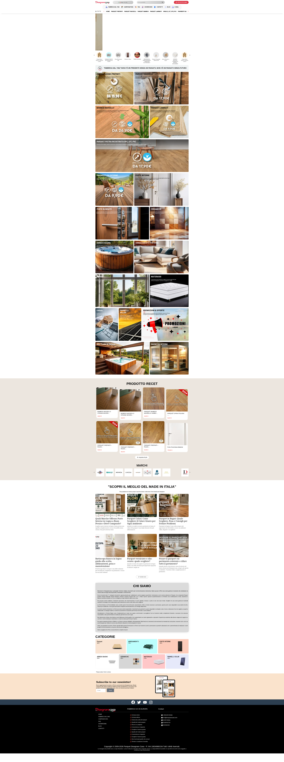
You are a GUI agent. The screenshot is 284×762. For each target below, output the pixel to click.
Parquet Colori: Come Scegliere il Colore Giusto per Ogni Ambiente (141, 521)
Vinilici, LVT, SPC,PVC (169, 11)
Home (108, 11)
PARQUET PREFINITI (117, 11)
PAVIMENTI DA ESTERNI (185, 11)
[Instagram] (151, 702)
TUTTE (99, 11)
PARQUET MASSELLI (130, 11)
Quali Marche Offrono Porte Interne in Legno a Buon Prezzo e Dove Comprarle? (109, 521)
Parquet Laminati (156, 11)
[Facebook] (133, 702)
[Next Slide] (186, 32)
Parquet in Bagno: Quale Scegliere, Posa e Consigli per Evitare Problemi (173, 521)
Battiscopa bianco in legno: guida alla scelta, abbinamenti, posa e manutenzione (108, 562)
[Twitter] (139, 702)
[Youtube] (145, 702)
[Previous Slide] (97, 32)
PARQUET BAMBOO (143, 11)
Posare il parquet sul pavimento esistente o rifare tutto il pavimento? (173, 561)
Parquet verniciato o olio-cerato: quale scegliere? (139, 560)
